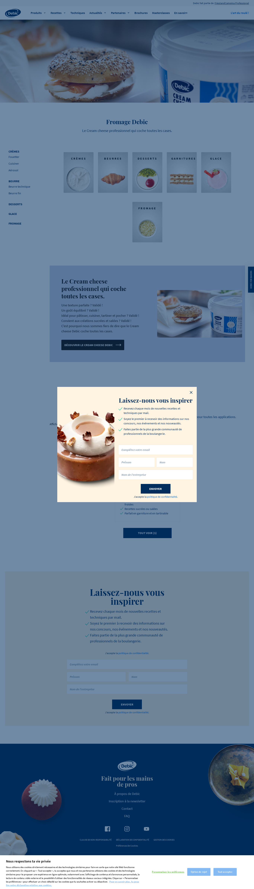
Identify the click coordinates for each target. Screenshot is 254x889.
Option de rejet (199, 871)
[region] (127, 872)
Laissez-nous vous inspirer (155, 400)
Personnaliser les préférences (168, 871)
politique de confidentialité (162, 496)
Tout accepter (225, 871)
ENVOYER (155, 489)
